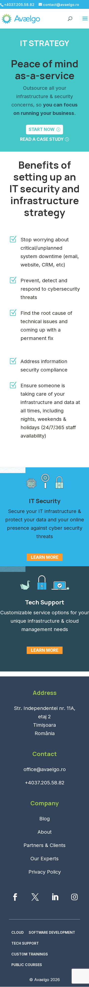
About (45, 832)
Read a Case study (42, 139)
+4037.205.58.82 (45, 783)
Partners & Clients (44, 845)
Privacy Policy (44, 872)
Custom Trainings (29, 954)
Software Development (52, 932)
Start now (42, 129)
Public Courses (26, 965)
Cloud (17, 932)
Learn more (44, 557)
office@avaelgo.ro (44, 769)
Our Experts (44, 859)
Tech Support (25, 943)
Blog (44, 819)
